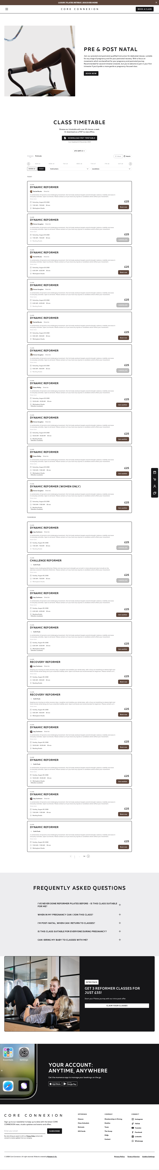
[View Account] (154, 486)
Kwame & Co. (52, 1156)
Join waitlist (122, 405)
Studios (107, 1123)
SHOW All (32, 169)
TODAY (41, 169)
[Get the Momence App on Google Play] (70, 1084)
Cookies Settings (148, 1156)
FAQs (107, 1135)
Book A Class (145, 9)
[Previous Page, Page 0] (70, 856)
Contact (107, 1139)
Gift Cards (81, 1131)
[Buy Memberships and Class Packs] (154, 479)
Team (107, 1127)
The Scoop (108, 1131)
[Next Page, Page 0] (88, 856)
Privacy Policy (119, 1156)
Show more (33, 199)
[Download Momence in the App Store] (55, 1084)
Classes (30, 156)
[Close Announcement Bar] (156, 2)
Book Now (91, 73)
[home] (79, 9)
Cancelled (122, 240)
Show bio (46, 191)
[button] (6, 9)
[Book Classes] (154, 472)
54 (84, 856)
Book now (123, 207)
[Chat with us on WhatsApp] (154, 493)
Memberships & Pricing (113, 1119)
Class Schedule (83, 1123)
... (79, 856)
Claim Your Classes (117, 1006)
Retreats (38, 156)
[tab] (38, 163)
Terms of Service (133, 1156)
